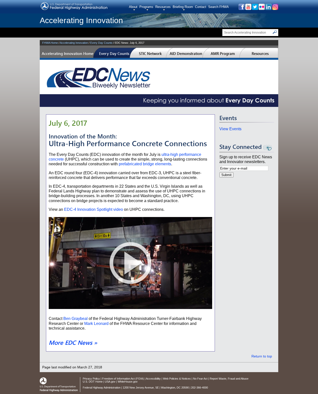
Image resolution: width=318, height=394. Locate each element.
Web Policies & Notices (177, 378)
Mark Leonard (96, 323)
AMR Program (223, 53)
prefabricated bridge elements (145, 164)
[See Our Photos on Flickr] (261, 8)
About (133, 7)
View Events (230, 129)
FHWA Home (50, 42)
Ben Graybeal (75, 318)
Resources (163, 7)
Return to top (261, 356)
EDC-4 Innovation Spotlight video (93, 209)
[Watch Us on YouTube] (248, 8)
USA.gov (110, 381)
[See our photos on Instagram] (275, 8)
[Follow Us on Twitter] (254, 8)
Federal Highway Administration (101, 387)
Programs (146, 7)
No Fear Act (200, 378)
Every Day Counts (101, 42)
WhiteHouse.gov (128, 381)
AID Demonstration (186, 53)
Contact (200, 7)
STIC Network (150, 53)
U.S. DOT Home (93, 381)
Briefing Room (183, 7)
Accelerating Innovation (81, 20)
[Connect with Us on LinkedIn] (268, 8)
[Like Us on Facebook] (241, 8)
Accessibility (153, 378)
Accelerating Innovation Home (67, 53)
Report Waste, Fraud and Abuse (229, 378)
